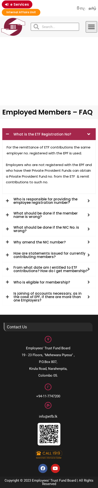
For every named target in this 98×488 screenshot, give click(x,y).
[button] (91, 27)
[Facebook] (42, 468)
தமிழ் (92, 8)
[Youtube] (55, 468)
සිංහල (81, 8)
